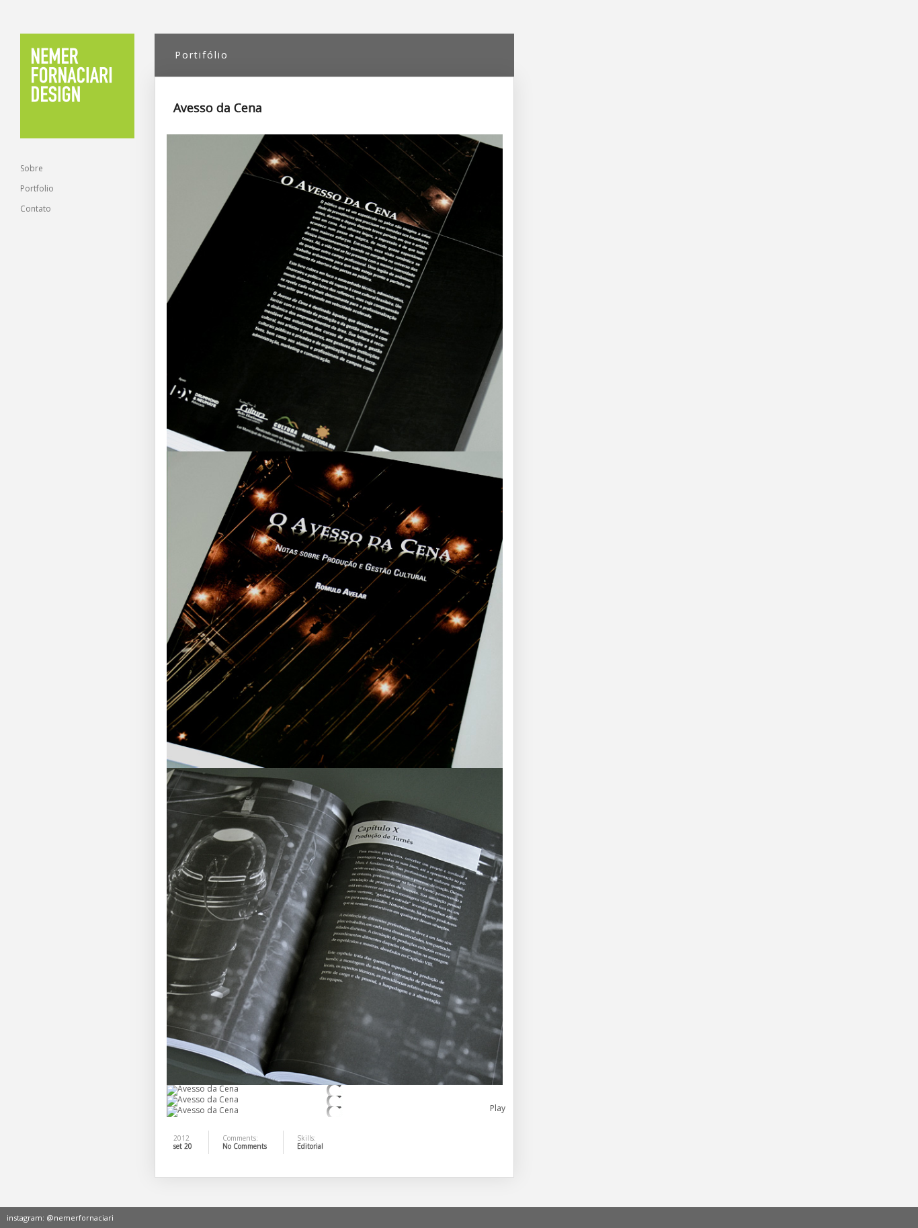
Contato (35, 208)
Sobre (31, 168)
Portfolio (37, 188)
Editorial (310, 1146)
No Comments (244, 1146)
